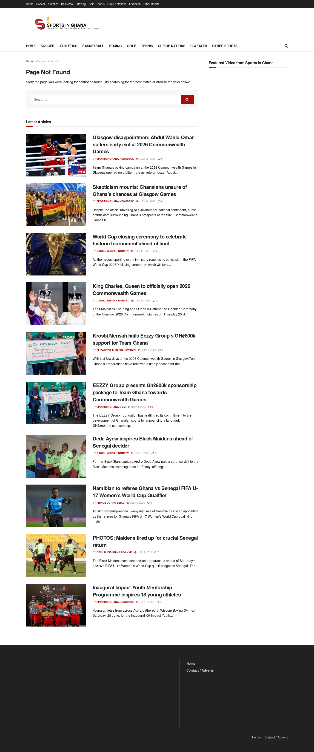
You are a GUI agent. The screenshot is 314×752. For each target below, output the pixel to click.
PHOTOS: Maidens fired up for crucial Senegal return (145, 541)
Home (30, 4)
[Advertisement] (249, 117)
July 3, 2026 (146, 602)
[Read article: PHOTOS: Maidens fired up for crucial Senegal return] (56, 555)
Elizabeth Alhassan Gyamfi (116, 350)
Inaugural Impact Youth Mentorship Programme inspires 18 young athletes (137, 591)
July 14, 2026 (141, 251)
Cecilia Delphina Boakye (114, 552)
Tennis (100, 4)
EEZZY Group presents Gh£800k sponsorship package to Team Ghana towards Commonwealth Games (144, 392)
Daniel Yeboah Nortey (113, 251)
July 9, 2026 (148, 350)
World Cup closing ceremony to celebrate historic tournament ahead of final (140, 240)
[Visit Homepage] (64, 24)
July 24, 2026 (146, 201)
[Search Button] (286, 45)
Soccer (40, 4)
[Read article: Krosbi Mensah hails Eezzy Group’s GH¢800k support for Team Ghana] (56, 353)
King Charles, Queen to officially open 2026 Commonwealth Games (141, 289)
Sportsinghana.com (111, 407)
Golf (91, 4)
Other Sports (151, 4)
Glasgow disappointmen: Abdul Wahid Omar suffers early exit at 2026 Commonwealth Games (143, 144)
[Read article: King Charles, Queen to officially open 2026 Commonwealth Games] (56, 303)
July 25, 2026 (146, 158)
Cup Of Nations (116, 4)
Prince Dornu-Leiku (111, 502)
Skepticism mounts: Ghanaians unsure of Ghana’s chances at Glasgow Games (140, 190)
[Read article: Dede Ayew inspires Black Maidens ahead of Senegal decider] (56, 456)
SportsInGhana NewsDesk (115, 158)
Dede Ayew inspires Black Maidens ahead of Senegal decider (143, 442)
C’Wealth (135, 4)
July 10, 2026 (141, 300)
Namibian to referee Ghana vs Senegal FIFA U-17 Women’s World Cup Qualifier (145, 491)
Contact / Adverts (200, 670)
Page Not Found (47, 61)
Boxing (81, 4)
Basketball (67, 4)
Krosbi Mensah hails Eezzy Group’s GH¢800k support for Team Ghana (144, 339)
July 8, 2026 (138, 407)
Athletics (53, 4)
